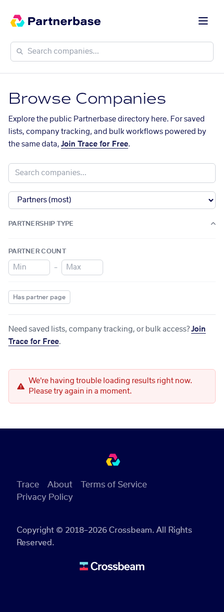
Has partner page (39, 297)
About (59, 485)
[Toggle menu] (203, 20)
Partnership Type (41, 224)
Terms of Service (114, 485)
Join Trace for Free (94, 144)
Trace (28, 485)
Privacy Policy (45, 497)
